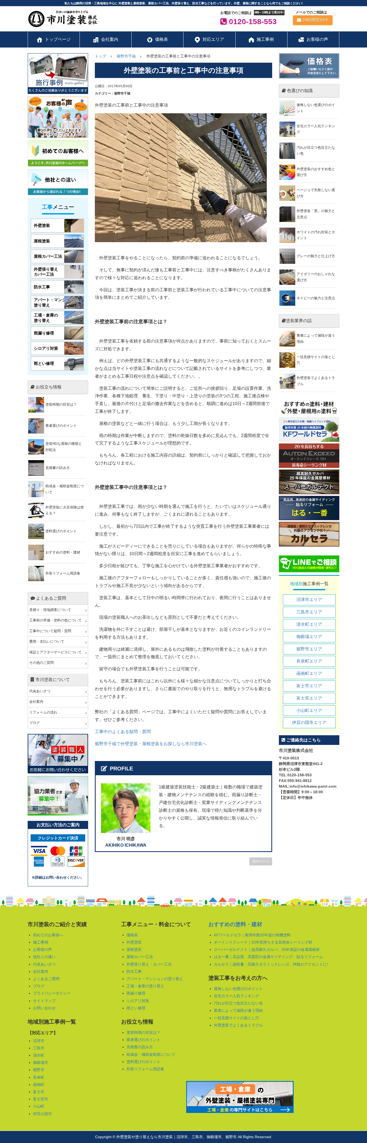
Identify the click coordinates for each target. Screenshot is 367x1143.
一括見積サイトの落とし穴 (236, 1018)
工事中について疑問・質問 (50, 631)
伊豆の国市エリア (309, 722)
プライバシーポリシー (52, 993)
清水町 (38, 1055)
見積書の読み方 (140, 1047)
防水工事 (134, 971)
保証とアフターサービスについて (55, 652)
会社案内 (36, 702)
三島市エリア (309, 612)
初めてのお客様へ (48, 935)
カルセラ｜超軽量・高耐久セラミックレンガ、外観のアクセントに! (271, 964)
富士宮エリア (309, 698)
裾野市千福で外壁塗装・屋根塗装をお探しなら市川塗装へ (151, 743)
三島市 (38, 1048)
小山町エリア (309, 710)
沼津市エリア (309, 599)
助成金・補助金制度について (151, 1054)
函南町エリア (309, 673)
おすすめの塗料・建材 (235, 924)
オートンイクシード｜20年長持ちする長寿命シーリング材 (263, 942)
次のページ (260, 861)
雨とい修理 (136, 1008)
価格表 (132, 935)
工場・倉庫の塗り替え (145, 986)
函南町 (38, 1084)
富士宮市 (40, 1099)
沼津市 (38, 1041)
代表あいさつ (39, 691)
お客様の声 (42, 949)
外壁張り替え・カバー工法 (149, 964)
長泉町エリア (309, 661)
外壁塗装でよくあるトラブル (238, 1025)
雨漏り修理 (136, 993)
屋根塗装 (134, 949)
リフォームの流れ (43, 712)
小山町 (38, 1106)
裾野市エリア (309, 649)
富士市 (38, 1092)
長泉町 (38, 1077)
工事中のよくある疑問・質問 (123, 731)
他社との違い (44, 957)
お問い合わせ (44, 1008)
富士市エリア (309, 685)
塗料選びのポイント (143, 1062)
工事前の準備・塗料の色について (55, 620)
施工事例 (40, 942)
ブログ (34, 723)
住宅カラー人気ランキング (236, 996)
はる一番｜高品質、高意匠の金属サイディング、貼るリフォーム (268, 957)
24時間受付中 (315, 20)
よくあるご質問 (46, 979)
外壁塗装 (134, 942)
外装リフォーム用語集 (145, 1069)
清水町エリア (309, 624)
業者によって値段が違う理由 (238, 1010)
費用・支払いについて (46, 641)
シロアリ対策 (138, 1001)
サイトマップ (44, 1001)
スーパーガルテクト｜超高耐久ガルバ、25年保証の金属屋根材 (267, 949)
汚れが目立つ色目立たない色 (238, 1003)
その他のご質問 (41, 663)
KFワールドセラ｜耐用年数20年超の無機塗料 (252, 935)
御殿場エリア (309, 636)
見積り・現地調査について (50, 610)
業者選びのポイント (143, 1040)
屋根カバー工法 (140, 957)
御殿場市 (40, 1062)
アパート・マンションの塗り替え (155, 979)
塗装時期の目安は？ (143, 1032)
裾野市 (38, 1070)
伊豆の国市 (42, 1114)
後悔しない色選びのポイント (238, 989)
